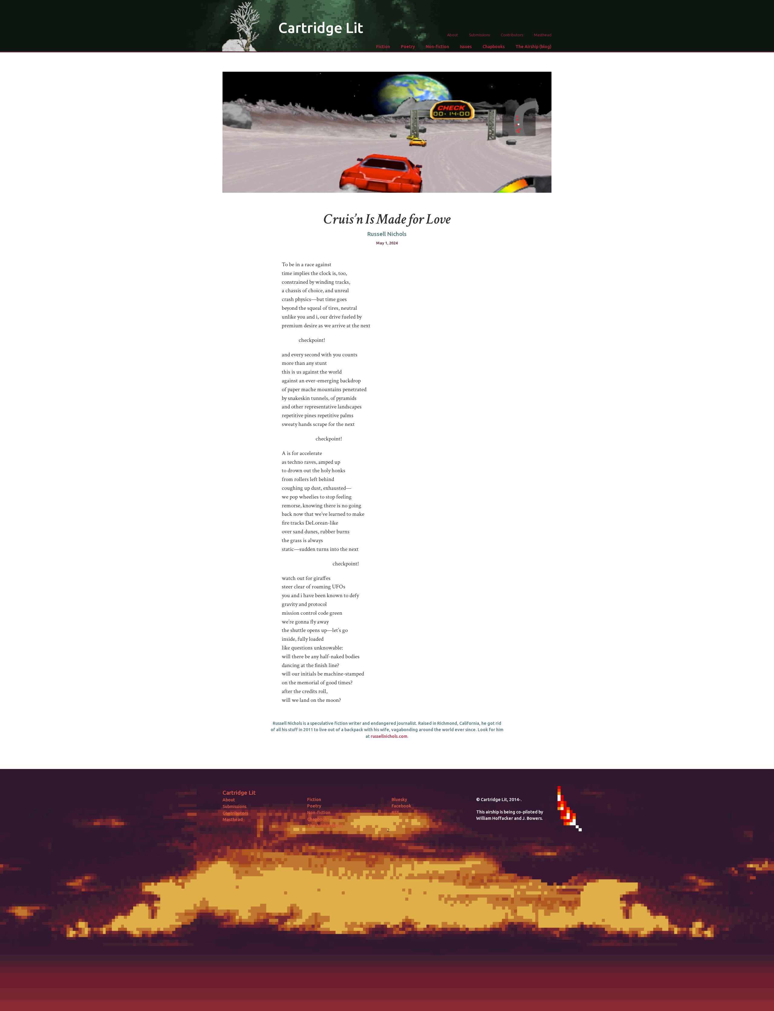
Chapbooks (494, 46)
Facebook (401, 805)
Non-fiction (437, 46)
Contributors (512, 35)
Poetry (408, 46)
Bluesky (399, 799)
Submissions (479, 35)
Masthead (542, 35)
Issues (466, 46)
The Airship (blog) (533, 46)
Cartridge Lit (320, 27)
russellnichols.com (389, 736)
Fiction (383, 46)
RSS (395, 812)
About (452, 35)
